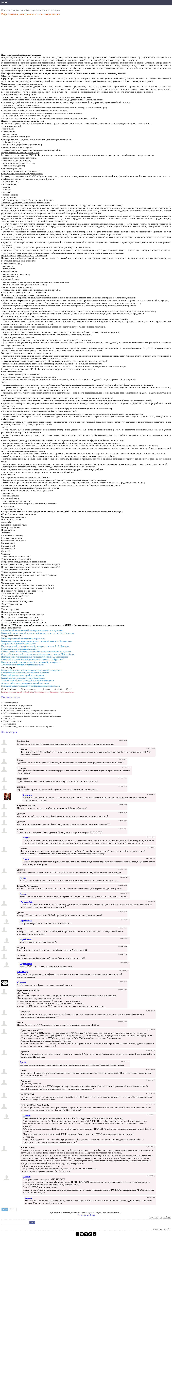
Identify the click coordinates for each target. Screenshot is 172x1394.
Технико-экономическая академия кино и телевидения (27, 680)
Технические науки (51, 10)
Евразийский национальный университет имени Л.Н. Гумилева (32, 630)
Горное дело (9, 718)
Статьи (4, 10)
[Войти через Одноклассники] (94, 1234)
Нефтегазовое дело (13, 721)
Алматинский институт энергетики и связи (22, 664)
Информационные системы (17, 708)
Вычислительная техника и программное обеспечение (30, 710)
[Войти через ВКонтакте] (82, 1234)
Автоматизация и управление (18, 705)
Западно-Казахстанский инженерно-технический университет (31, 670)
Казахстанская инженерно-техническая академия (25, 672)
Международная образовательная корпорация (23, 638)
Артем (47, 689)
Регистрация (83, 1215)
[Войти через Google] (90, 1234)
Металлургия (10, 724)
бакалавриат (54, 692)
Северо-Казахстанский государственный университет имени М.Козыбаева (37, 654)
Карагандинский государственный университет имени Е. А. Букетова (35, 646)
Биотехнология (11, 702)
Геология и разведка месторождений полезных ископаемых (32, 716)
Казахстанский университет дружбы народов (23, 678)
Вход (92, 1215)
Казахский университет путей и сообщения (22, 675)
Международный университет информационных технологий (30, 686)
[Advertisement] (59, 35)
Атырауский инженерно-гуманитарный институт (25, 683)
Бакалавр (4, 692)
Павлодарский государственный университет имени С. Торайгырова (34, 657)
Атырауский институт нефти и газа (18, 643)
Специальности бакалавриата (24, 10)
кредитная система (67, 692)
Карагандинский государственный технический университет (31, 662)
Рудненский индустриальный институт (20, 649)
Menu (4, 2)
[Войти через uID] (77, 1234)
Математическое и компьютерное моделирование (27, 713)
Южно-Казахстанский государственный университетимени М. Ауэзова (36, 651)
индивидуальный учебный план (21, 692)
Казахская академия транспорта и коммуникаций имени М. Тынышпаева (36, 641)
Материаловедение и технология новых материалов (29, 726)
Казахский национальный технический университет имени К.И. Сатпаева (37, 633)
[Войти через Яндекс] (86, 1234)
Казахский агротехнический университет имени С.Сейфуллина (32, 659)
